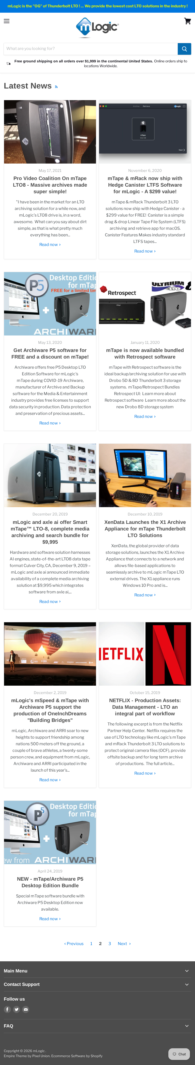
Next (123, 943)
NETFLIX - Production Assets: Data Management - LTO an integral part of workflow (145, 707)
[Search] (184, 49)
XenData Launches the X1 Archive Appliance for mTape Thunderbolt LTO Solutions (145, 528)
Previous (75, 943)
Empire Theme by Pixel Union (27, 1056)
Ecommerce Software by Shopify (77, 1056)
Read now (49, 244)
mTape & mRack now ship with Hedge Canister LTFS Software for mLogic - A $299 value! (145, 184)
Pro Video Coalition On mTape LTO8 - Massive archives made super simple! (50, 184)
